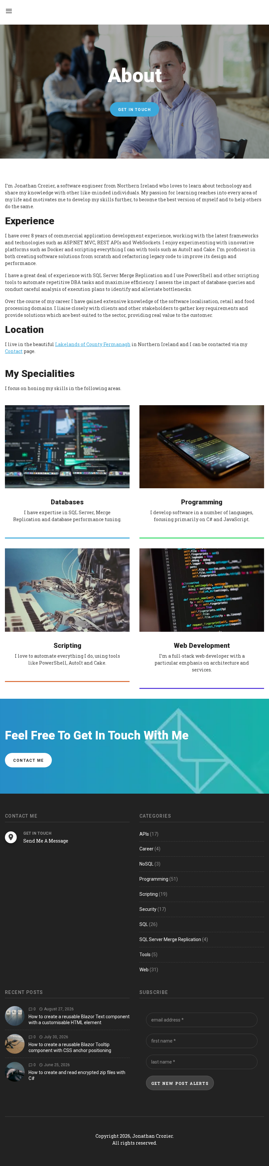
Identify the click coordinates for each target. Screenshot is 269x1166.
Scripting (148, 894)
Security (147, 909)
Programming (153, 879)
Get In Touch (134, 109)
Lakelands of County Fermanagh (93, 344)
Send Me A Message (45, 841)
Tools (145, 954)
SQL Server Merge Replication (170, 939)
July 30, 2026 (55, 1037)
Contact (14, 351)
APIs (144, 834)
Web (144, 969)
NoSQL (146, 864)
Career (146, 848)
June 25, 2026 (56, 1065)
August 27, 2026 (58, 1009)
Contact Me (28, 760)
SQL (143, 924)
